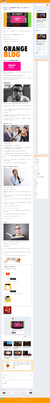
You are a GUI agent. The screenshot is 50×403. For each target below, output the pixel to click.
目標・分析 (36, 194)
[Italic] (7, 380)
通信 (30, 337)
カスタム (36, 164)
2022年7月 (36, 143)
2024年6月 (36, 103)
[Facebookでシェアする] (16, 319)
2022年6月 (36, 145)
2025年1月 (36, 91)
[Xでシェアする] (13, 319)
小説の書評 (36, 183)
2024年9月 (36, 98)
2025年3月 (36, 88)
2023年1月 (36, 133)
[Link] (15, 380)
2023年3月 (36, 129)
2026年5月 (36, 65)
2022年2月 (36, 152)
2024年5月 (36, 105)
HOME (25, 399)
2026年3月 (36, 67)
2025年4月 (36, 86)
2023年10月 (36, 117)
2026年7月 (36, 62)
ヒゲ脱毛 (36, 171)
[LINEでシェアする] (22, 319)
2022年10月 (36, 138)
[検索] (47, 5)
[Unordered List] (11, 380)
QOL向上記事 (37, 159)
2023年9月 (36, 119)
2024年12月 (36, 93)
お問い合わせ (19, 400)
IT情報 (36, 157)
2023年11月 (36, 115)
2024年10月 (36, 96)
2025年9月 (36, 77)
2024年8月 (36, 100)
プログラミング (37, 175)
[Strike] (9, 380)
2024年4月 (36, 107)
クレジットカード (37, 166)
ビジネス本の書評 (37, 173)
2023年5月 (36, 126)
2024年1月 (36, 112)
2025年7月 (36, 81)
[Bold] (6, 380)
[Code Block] (14, 380)
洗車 (35, 190)
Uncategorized (37, 161)
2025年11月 (36, 74)
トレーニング (37, 168)
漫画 (35, 192)
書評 (35, 187)
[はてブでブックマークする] (19, 319)
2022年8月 (36, 141)
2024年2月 (36, 110)
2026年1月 (36, 70)
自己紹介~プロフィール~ (29, 400)
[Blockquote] (12, 380)
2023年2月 (36, 131)
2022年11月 (36, 136)
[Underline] (8, 380)
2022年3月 (36, 150)
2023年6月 (36, 124)
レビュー (36, 178)
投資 (35, 185)
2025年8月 (36, 79)
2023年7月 (36, 122)
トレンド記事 (29, 336)
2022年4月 (36, 148)
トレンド (27, 337)
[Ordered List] (10, 380)
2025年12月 (36, 72)
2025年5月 (36, 84)
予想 (35, 180)
